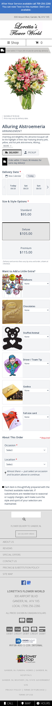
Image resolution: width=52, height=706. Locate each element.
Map (27, 703)
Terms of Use (26, 694)
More (6, 145)
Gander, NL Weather (13, 680)
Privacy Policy (13, 690)
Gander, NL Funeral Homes (18, 670)
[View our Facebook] (23, 584)
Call (9, 703)
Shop (15, 42)
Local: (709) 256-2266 (26, 606)
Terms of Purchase (34, 690)
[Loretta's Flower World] (26, 35)
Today (31, 176)
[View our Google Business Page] (28, 584)
